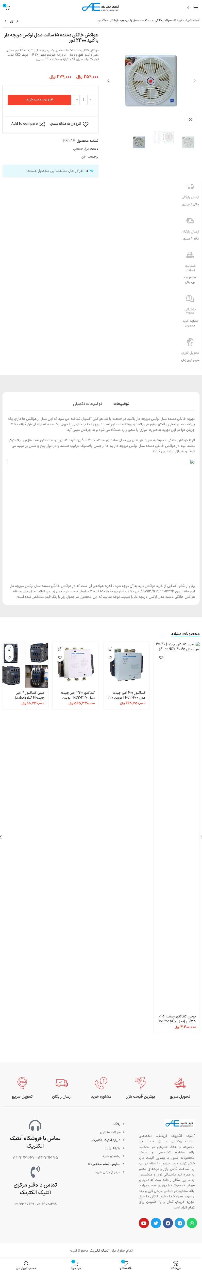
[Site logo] (101, 7)
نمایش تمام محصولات (103, 1164)
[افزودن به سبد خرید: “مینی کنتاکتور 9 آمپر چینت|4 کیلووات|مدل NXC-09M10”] (9, 648)
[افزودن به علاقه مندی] (160, 657)
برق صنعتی (81, 148)
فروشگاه (177, 20)
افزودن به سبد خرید (39, 99)
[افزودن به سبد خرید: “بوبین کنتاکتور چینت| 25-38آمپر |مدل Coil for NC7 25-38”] (160, 648)
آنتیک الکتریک (192, 20)
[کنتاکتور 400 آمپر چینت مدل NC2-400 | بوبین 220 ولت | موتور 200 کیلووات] (126, 665)
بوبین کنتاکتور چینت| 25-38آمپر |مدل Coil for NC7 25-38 (177, 1021)
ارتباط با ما (112, 1148)
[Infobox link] (180, 1088)
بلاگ (117, 1124)
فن (83, 156)
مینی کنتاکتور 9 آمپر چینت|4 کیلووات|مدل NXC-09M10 (29, 697)
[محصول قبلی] (17, 21)
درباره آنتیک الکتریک (106, 1140)
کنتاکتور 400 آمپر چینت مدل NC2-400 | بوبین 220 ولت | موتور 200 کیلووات (126, 697)
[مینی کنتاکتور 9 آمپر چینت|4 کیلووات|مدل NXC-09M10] (25, 665)
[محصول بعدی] (5, 21)
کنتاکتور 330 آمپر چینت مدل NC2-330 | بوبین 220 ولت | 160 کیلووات (78, 697)
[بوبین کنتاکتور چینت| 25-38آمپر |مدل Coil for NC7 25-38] (177, 826)
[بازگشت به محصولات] (11, 21)
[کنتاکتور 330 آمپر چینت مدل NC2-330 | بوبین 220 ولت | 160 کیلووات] (76, 665)
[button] (195, 81)
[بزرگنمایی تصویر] (190, 119)
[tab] (121, 403)
